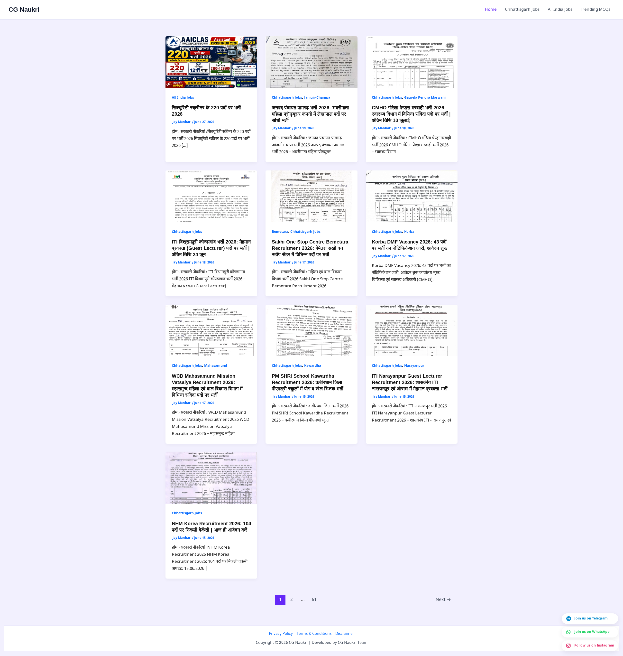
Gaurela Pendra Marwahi (425, 97)
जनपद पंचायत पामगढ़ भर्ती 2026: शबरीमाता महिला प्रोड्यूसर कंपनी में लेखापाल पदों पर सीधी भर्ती (310, 114)
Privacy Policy (281, 633)
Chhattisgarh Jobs (522, 9)
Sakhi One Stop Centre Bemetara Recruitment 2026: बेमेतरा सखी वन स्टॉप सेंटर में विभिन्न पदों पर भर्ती (310, 248)
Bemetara (280, 232)
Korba (409, 232)
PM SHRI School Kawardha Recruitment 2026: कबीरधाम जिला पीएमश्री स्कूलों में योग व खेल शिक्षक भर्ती (307, 382)
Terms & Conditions (314, 633)
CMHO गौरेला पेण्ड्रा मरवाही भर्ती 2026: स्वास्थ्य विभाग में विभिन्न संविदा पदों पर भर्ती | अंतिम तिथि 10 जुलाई (411, 114)
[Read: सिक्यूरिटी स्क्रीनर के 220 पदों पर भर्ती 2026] (211, 62)
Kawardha (312, 366)
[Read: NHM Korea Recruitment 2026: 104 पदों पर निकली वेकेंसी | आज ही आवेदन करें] (211, 478)
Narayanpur (414, 366)
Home (491, 9)
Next (443, 600)
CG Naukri (24, 9)
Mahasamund (215, 366)
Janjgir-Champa (317, 97)
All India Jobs (560, 9)
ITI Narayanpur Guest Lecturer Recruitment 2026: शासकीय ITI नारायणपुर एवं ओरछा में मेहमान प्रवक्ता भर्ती (410, 382)
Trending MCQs (595, 9)
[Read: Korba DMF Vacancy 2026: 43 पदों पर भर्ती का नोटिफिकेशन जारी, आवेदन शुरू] (412, 196)
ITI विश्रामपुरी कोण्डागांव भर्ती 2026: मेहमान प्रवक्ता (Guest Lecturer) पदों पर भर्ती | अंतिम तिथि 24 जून (211, 248)
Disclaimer (344, 633)
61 (314, 600)
